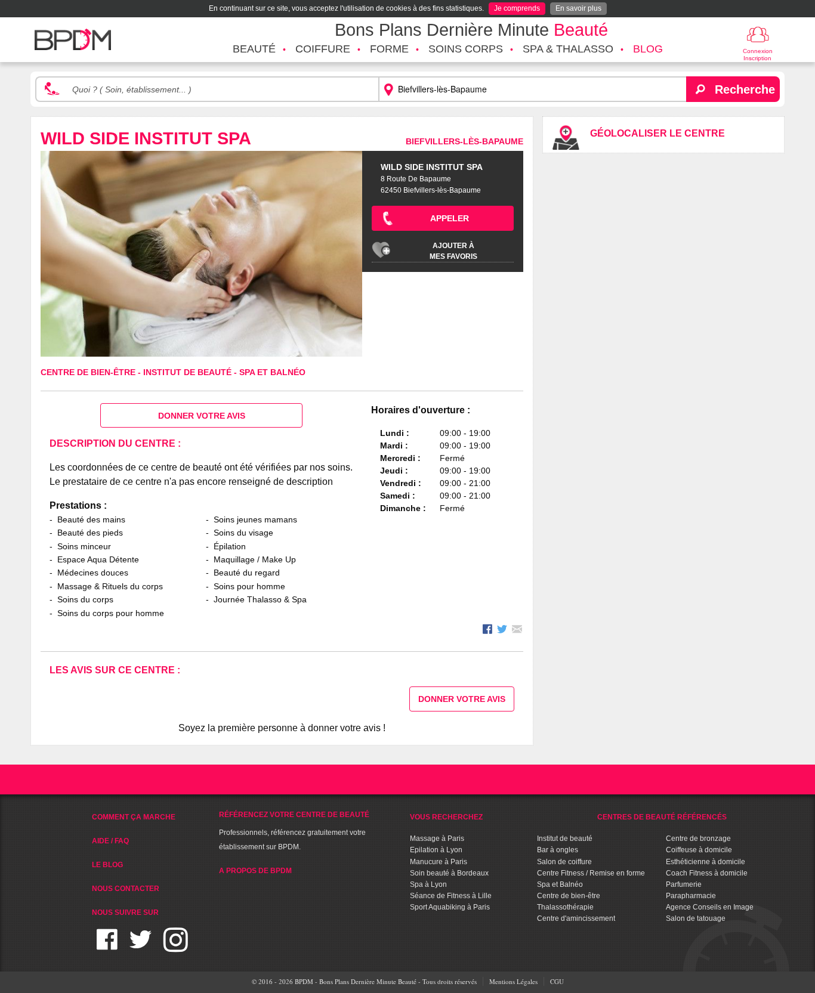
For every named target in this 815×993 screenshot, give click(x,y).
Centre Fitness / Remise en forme (591, 873)
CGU (557, 981)
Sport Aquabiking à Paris (450, 907)
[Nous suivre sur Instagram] (176, 947)
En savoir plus (578, 8)
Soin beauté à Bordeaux (449, 873)
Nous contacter (125, 888)
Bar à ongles (557, 850)
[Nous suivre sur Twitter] (140, 947)
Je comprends (517, 8)
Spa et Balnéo (272, 372)
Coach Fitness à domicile (707, 873)
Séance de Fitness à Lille (451, 896)
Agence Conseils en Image (710, 907)
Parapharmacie (691, 896)
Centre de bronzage (698, 838)
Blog (648, 49)
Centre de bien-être (89, 372)
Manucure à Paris (438, 862)
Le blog (107, 865)
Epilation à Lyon (436, 850)
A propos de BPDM (255, 871)
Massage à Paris (437, 838)
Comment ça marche (133, 817)
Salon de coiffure (564, 862)
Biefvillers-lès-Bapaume (464, 141)
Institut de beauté (188, 372)
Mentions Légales (513, 981)
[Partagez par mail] (517, 631)
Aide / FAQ (110, 841)
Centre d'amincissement (576, 918)
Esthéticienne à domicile (705, 862)
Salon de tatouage (696, 918)
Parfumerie (684, 884)
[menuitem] (254, 49)
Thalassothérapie (565, 907)
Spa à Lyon (428, 884)
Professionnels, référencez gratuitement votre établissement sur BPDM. (294, 831)
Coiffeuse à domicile (699, 850)
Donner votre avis (201, 415)
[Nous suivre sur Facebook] (107, 947)
